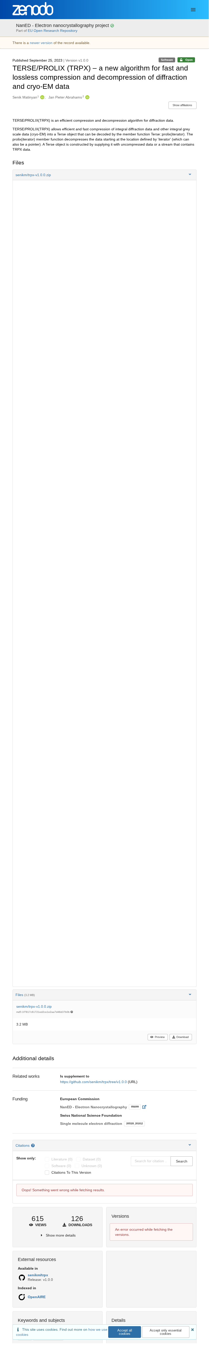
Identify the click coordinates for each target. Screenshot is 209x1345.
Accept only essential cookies (166, 1332)
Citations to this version (71, 1172)
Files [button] (25, 995)
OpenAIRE (37, 1297)
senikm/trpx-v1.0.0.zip (34, 1006)
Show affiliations (182, 105)
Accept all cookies (124, 1332)
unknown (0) (91, 1166)
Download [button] (182, 1037)
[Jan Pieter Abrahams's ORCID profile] (86, 97)
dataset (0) (92, 1159)
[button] (104, 175)
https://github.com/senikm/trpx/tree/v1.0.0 (94, 1082)
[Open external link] (145, 1107)
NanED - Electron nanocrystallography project (63, 25)
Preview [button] (160, 1037)
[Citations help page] (33, 1145)
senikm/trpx (38, 1275)
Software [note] (167, 59)
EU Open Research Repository (52, 31)
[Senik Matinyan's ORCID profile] (41, 97)
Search (181, 1161)
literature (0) (62, 1159)
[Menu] (193, 9)
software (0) (61, 1166)
